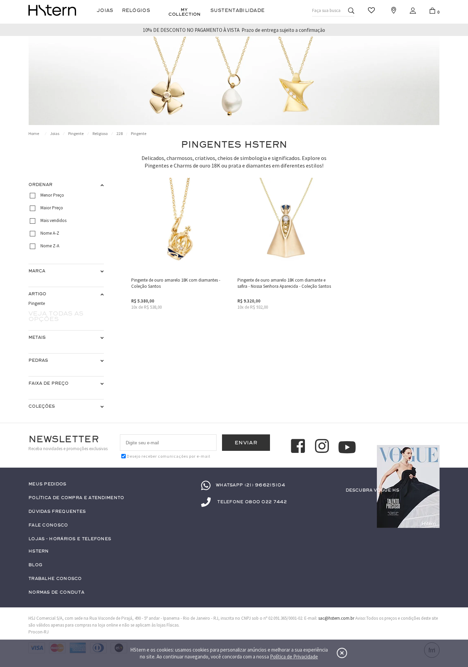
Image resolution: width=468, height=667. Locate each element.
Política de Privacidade (294, 656)
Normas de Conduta (56, 592)
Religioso (100, 133)
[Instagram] (323, 447)
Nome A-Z (49, 233)
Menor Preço (52, 195)
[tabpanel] (234, 81)
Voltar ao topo (431, 503)
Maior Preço (51, 208)
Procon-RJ (38, 632)
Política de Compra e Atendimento (76, 498)
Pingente (76, 133)
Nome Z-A (49, 246)
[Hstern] (52, 10)
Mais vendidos (53, 220)
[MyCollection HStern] (184, 12)
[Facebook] (299, 447)
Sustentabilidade (237, 10)
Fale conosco (48, 525)
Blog (35, 565)
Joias (105, 10)
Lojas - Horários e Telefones (69, 539)
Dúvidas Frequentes (57, 512)
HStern (38, 551)
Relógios (136, 10)
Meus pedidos (47, 484)
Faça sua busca (326, 10)
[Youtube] (347, 447)
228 (119, 133)
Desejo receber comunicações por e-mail (168, 456)
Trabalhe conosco (55, 579)
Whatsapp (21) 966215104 (250, 485)
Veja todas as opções (55, 316)
